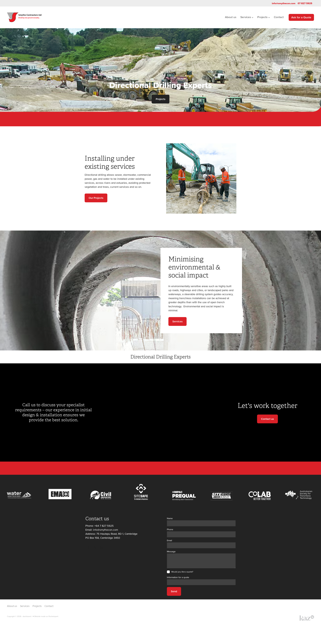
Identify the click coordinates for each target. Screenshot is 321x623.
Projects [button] (160, 99)
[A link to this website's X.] (95, 547)
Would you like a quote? (182, 572)
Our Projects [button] (96, 198)
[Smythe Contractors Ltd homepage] (37, 17)
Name (170, 518)
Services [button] (177, 321)
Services (246, 17)
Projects (262, 17)
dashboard (27, 616)
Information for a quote (178, 577)
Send (174, 591)
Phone (170, 529)
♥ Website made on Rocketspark (45, 616)
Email (169, 540)
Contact (279, 17)
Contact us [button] (267, 419)
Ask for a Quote (301, 17)
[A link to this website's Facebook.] (88, 547)
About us (230, 17)
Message (171, 551)
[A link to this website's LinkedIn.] (102, 547)
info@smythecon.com (283, 3)
